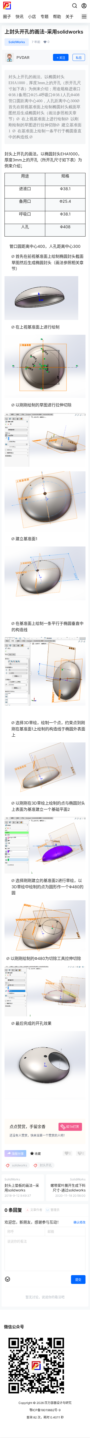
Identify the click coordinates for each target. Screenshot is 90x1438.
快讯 (20, 16)
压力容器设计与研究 (58, 1403)
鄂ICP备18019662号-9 (45, 1410)
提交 (78, 1280)
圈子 (7, 16)
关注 (62, 58)
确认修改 (80, 1222)
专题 (44, 16)
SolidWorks (16, 42)
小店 (32, 16)
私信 (79, 58)
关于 (70, 16)
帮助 (57, 16)
